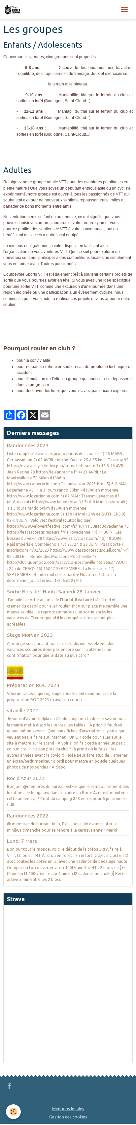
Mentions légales (68, 1109)
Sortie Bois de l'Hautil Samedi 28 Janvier (54, 591)
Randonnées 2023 (28, 445)
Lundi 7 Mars (22, 841)
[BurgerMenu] (124, 9)
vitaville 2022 (22, 710)
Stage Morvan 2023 (30, 635)
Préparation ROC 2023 (33, 685)
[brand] (13, 9)
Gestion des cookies (68, 1117)
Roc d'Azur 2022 (26, 778)
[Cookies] (13, 1111)
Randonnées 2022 (28, 815)
